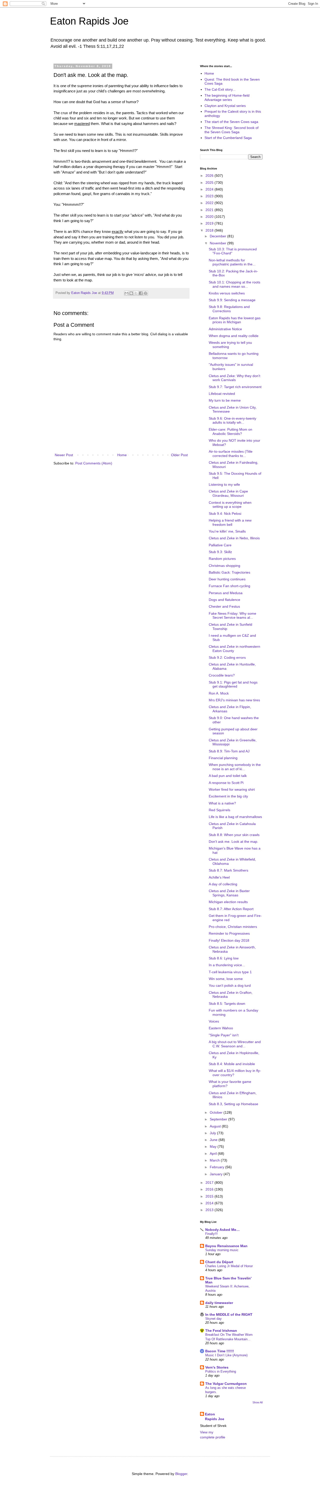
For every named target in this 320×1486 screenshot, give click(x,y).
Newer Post (64, 455)
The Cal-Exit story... (220, 89)
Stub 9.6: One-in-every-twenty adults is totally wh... (232, 420)
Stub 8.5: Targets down (227, 1004)
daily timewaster (219, 1303)
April (214, 1153)
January (217, 1174)
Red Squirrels (219, 810)
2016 (210, 1189)
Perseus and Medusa (225, 593)
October (217, 1112)
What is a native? (222, 803)
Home (122, 455)
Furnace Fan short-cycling (229, 586)
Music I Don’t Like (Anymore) (226, 1355)
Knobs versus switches (227, 293)
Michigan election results (228, 902)
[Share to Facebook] (140, 293)
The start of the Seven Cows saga (231, 122)
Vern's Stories (216, 1367)
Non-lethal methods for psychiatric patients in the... (232, 262)
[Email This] (126, 293)
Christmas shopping (224, 566)
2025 (210, 183)
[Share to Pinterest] (145, 293)
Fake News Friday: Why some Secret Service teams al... (232, 615)
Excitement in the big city (228, 796)
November (218, 243)
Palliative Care (220, 545)
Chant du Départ (219, 1262)
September (219, 1119)
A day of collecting (223, 884)
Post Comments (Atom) (93, 463)
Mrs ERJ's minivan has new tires (234, 700)
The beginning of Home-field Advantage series (227, 97)
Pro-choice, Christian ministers (233, 927)
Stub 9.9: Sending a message (232, 300)
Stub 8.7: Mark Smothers (228, 870)
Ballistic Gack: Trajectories (229, 572)
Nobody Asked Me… (222, 1230)
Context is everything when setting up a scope (230, 505)
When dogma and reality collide (233, 336)
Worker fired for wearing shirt (232, 789)
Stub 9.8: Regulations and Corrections (229, 309)
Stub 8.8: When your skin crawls (234, 835)
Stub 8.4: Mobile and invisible (232, 1064)
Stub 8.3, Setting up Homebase (233, 1104)
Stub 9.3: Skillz (220, 552)
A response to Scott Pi (226, 783)
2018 (210, 230)
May (214, 1146)
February (217, 1167)
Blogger (181, 1474)
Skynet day (213, 1318)
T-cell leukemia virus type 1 (230, 972)
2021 (210, 210)
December (218, 236)
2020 (210, 217)
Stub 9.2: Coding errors (227, 657)
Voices (214, 1021)
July (213, 1133)
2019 (210, 223)
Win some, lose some (226, 979)
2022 (210, 203)
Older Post (179, 455)
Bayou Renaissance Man (226, 1246)
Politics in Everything (220, 1371)
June (214, 1140)
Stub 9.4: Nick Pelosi (225, 514)
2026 (210, 176)
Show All (257, 1402)
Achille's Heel (219, 877)
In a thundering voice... (227, 965)
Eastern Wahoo (221, 1028)
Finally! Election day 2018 (229, 940)
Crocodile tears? (222, 675)
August (216, 1126)
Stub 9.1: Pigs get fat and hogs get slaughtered (233, 684)
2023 (210, 196)
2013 (210, 1210)
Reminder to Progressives (229, 933)
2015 (210, 1196)
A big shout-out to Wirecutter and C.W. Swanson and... (235, 1044)
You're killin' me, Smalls (227, 531)
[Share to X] (136, 293)
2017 (210, 1183)
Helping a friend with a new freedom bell (230, 522)
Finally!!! (211, 1234)
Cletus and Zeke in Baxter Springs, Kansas (229, 893)
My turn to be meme (225, 400)
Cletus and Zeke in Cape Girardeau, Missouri (228, 493)
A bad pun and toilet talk (228, 776)
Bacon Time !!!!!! (219, 1351)
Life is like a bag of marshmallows (235, 817)
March (215, 1160)
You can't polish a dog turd (230, 985)
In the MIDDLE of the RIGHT (228, 1314)
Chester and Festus (224, 606)
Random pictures (222, 559)
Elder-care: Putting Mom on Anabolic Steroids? (230, 431)
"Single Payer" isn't (223, 1035)
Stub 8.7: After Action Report (231, 909)
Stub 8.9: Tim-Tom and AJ (229, 751)
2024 (210, 189)
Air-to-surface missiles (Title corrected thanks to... (230, 453)
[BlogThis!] (131, 293)
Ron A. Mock (219, 693)
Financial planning (223, 758)
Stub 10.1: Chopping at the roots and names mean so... (234, 284)
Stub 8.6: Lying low (223, 958)
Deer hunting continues (227, 579)
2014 (210, 1203)
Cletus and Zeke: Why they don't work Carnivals (234, 378)
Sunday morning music (221, 1250)
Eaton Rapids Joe (89, 21)
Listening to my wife (224, 484)
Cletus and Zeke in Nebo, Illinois (234, 538)
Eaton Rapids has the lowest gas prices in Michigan (234, 320)
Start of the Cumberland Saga (228, 138)
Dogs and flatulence (224, 600)
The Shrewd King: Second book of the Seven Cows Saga (231, 130)
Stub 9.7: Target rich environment (235, 387)
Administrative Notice (225, 329)
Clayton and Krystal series (225, 106)
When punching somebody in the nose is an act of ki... (235, 767)
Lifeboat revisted (222, 394)
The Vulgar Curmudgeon (226, 1384)
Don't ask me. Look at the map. (233, 842)
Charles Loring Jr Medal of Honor (229, 1266)
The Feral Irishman (221, 1331)
